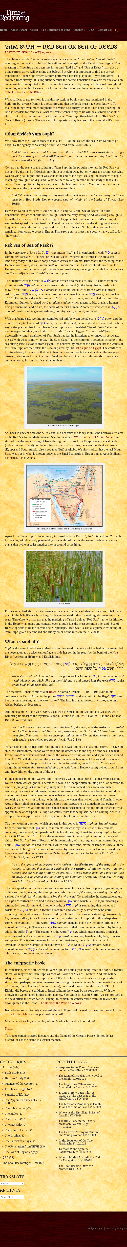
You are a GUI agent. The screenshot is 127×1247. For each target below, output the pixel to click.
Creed (34, 29)
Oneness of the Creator (19, 1083)
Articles (7, 1067)
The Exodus (12, 1119)
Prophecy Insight (15, 1089)
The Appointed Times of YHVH (24, 1100)
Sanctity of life (14, 1094)
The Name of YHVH (17, 1130)
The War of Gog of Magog (21, 1152)
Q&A (91, 29)
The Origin (12, 1135)
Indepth (78, 29)
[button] (116, 32)
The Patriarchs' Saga (18, 1141)
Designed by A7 (95, 1228)
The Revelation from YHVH (22, 1146)
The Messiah (13, 1124)
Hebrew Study (14, 1078)
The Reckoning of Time (55, 29)
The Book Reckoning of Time (20, 1163)
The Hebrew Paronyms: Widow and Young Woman (78, 1134)
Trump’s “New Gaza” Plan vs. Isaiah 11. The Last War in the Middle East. (77, 1095)
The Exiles (11, 1113)
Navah (25, 52)
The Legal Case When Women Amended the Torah (77, 1086)
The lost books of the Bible (23, 92)
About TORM (19, 29)
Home (3, 29)
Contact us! (105, 29)
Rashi (52, 691)
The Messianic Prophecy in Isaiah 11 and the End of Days (80, 1106)
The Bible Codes (15, 1108)
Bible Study (12, 1072)
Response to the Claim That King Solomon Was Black (79, 1069)
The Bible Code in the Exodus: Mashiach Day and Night (77, 1122)
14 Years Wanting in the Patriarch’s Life (74, 1150)
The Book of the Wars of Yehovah (61, 1003)
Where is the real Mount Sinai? (94, 437)
